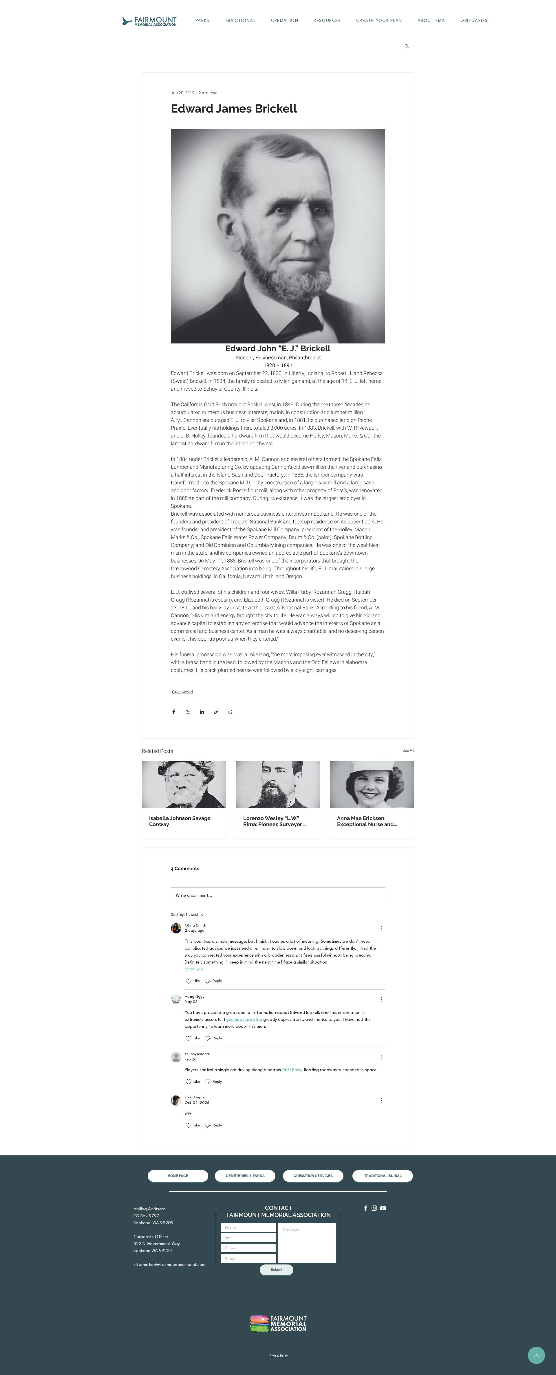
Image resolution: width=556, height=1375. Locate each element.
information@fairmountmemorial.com (169, 1265)
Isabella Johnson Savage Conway (180, 821)
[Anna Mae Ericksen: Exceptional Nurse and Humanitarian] (372, 784)
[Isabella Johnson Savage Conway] (184, 784)
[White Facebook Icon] (365, 1208)
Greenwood (182, 692)
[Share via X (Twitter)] (188, 711)
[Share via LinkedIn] (202, 711)
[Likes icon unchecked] (188, 981)
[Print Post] (230, 711)
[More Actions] (381, 928)
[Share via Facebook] (173, 711)
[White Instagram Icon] (374, 1208)
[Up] (536, 1355)
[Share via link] (216, 711)
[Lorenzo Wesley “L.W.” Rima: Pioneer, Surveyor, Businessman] (278, 784)
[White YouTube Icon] (383, 1208)
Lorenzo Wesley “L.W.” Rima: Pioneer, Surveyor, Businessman (273, 821)
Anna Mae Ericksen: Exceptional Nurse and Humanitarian (365, 821)
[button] (202, 21)
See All (408, 750)
